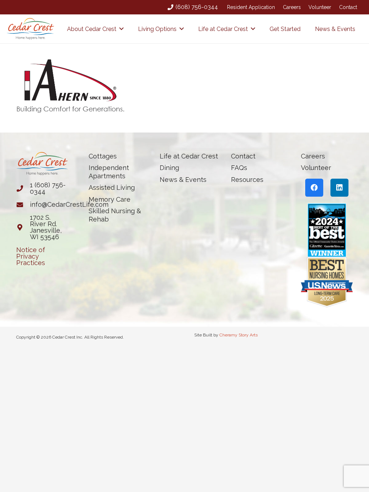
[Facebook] (314, 188)
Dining (169, 167)
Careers (292, 7)
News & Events (183, 179)
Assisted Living (112, 187)
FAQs (239, 167)
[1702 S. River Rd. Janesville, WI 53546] (23, 227)
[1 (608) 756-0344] (23, 188)
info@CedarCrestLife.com (69, 204)
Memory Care (109, 199)
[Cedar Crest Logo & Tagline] (30, 29)
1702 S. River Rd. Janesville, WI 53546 (46, 227)
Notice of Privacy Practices (30, 256)
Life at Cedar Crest (189, 156)
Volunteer (319, 7)
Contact (348, 7)
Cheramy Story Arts (238, 334)
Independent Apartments (109, 172)
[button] (121, 28)
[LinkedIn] (339, 188)
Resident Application (251, 7)
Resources (247, 179)
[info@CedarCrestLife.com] (23, 204)
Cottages (103, 156)
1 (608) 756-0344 (48, 188)
